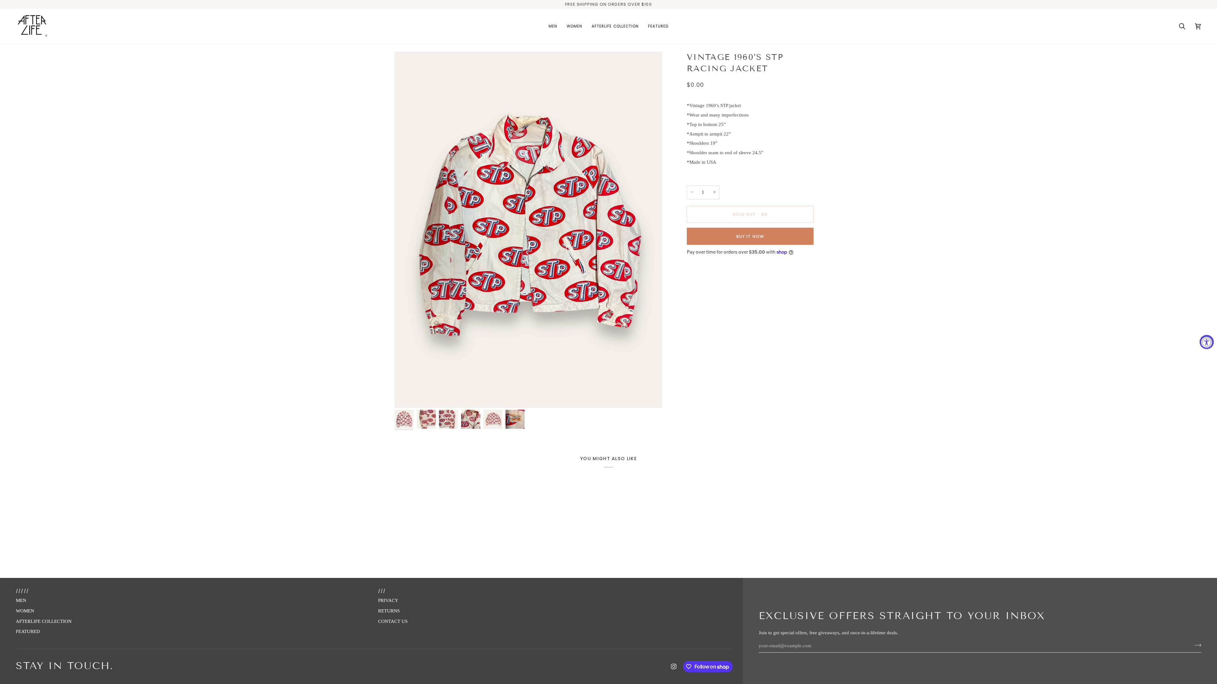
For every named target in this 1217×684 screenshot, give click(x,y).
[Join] (1196, 645)
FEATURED (28, 631)
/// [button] (382, 591)
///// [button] (22, 591)
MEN (21, 600)
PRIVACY (388, 600)
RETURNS (389, 610)
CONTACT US (393, 621)
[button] (553, 26)
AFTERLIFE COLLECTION (44, 621)
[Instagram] (674, 666)
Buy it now (750, 236)
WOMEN (25, 610)
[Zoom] (528, 230)
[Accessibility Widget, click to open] (1207, 342)
